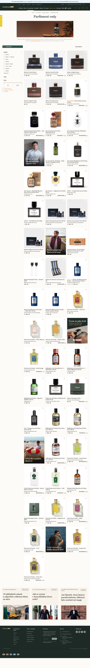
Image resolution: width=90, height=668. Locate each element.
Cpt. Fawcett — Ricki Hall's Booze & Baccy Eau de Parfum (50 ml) (33, 191)
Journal (33, 4)
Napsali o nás (15, 636)
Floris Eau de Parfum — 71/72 (31, 548)
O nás (19, 4)
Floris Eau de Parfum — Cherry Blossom (34, 339)
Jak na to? (54, 589)
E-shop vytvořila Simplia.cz (74, 648)
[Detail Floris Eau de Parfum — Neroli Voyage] (34, 357)
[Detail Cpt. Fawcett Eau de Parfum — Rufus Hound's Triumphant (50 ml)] (56, 149)
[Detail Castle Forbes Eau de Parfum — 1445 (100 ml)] (56, 477)
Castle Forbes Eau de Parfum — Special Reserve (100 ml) (34, 489)
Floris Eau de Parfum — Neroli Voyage (33, 368)
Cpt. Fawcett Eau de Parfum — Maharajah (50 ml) (53, 131)
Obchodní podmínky (30, 637)
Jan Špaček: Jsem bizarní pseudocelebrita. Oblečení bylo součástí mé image (73, 597)
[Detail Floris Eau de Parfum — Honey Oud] (34, 565)
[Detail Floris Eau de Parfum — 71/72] (34, 537)
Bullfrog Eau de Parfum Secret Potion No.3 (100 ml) (55, 429)
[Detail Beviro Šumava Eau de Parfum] (77, 89)
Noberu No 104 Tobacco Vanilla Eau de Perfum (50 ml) (56, 399)
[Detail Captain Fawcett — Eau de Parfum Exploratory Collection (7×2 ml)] (77, 238)
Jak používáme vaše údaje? (47, 642)
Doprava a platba (30, 635)
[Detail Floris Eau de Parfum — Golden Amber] (56, 328)
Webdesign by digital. (83, 648)
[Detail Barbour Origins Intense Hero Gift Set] (34, 238)
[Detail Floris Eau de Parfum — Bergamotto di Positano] (56, 507)
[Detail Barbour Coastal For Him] (56, 61)
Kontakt (62, 4)
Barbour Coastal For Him (52, 72)
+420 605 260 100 (65, 631)
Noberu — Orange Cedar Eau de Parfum (77, 191)
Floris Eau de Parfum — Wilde (74, 518)
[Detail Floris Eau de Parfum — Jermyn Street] (77, 447)
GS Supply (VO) (39, 4)
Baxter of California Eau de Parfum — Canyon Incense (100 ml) (77, 280)
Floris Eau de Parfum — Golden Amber (55, 339)
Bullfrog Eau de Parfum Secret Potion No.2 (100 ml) (76, 429)
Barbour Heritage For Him (73, 398)
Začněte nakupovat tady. (73, 1)
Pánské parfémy (45, 12)
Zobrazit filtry (9, 46)
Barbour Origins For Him (30, 101)
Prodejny (23, 4)
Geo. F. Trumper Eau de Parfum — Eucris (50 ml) (32, 429)
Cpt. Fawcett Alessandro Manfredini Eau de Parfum (76, 131)
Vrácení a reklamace (30, 639)
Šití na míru (29, 4)
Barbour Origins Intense (73, 72)
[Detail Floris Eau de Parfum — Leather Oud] (77, 537)
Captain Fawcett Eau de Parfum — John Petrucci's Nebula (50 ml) (34, 131)
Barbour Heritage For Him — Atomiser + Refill (34, 519)
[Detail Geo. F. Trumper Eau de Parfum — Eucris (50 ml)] (34, 417)
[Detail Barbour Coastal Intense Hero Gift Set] (77, 209)
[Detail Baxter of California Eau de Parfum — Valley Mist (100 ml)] (34, 298)
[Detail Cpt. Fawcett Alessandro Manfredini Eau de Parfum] (77, 119)
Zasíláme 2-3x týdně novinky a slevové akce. (50, 642)
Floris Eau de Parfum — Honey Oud (33, 577)
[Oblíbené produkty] (83, 8)
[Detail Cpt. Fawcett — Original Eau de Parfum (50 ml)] (56, 179)
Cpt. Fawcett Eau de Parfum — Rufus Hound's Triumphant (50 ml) (55, 161)
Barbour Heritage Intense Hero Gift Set (55, 221)
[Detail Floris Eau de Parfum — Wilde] (77, 507)
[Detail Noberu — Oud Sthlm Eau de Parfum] (34, 209)
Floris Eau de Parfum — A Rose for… (76, 309)
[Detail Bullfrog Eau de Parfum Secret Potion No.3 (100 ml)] (56, 417)
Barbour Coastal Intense (30, 72)
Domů (33, 12)
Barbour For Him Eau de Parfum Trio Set (55, 280)
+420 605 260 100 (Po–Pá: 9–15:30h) (74, 4)
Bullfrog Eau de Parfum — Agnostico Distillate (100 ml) (33, 399)
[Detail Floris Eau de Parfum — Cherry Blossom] (34, 328)
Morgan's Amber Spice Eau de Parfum (76, 488)
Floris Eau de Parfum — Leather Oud (76, 548)
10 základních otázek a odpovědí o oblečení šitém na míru (15, 596)
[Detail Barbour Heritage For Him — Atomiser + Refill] (34, 507)
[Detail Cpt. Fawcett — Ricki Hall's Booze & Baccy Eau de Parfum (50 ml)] (34, 179)
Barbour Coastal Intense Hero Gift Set (77, 221)
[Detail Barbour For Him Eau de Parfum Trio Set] (56, 268)
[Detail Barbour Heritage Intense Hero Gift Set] (56, 209)
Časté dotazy (29, 633)
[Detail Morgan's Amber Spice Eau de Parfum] (77, 477)
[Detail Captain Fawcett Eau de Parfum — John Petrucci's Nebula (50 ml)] (34, 119)
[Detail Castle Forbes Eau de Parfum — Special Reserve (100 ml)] (34, 477)
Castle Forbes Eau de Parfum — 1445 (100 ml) (55, 489)
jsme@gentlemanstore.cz (66, 634)
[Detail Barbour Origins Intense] (77, 61)
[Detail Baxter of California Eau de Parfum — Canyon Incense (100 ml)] (77, 268)
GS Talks (83, 590)
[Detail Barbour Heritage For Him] (77, 387)
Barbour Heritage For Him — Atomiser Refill (33, 280)
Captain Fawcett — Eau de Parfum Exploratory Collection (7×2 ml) (75, 250)
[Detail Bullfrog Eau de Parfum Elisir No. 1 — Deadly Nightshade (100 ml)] (77, 357)
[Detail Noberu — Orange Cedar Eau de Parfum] (77, 179)
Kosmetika (38, 12)
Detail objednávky (30, 631)
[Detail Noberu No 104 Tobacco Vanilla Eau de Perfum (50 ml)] (56, 387)
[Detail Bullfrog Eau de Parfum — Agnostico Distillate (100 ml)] (34, 387)
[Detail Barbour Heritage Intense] (56, 89)
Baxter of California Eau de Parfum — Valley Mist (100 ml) (33, 310)
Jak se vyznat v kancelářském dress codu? (42, 596)
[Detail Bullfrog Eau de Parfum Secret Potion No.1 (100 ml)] (56, 447)
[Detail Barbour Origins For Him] (34, 89)
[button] (43, 52)
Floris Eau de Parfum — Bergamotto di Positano (55, 519)
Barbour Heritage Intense (52, 101)
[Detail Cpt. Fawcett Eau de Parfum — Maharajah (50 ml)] (56, 119)
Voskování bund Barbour (16, 639)
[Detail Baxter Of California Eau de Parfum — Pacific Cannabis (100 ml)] (56, 298)
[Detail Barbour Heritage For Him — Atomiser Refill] (34, 268)
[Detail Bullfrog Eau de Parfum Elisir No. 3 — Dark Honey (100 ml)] (56, 357)
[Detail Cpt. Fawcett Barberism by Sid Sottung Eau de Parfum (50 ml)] (77, 149)
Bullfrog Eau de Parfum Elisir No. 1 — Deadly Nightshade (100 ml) (76, 369)
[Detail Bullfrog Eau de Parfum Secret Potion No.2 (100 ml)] (77, 417)
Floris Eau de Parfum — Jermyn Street (77, 458)
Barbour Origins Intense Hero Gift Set (33, 249)
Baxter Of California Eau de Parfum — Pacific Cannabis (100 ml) (55, 310)
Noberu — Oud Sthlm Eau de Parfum (33, 221)
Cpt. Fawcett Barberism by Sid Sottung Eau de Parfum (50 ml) (77, 161)
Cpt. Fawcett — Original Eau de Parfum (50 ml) (55, 191)
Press (14, 634)
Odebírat (54, 638)
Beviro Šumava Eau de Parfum (76, 101)
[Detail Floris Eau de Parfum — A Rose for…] (77, 298)
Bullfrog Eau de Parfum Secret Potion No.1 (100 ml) (55, 459)
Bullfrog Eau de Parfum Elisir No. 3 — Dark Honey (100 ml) (55, 369)
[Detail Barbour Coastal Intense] (34, 61)
